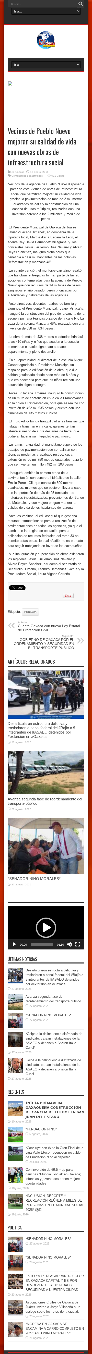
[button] (46, 928)
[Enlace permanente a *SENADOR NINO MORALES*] (46, 873)
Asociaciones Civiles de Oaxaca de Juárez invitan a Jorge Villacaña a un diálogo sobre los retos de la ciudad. (53, 1306)
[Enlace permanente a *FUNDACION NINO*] (15, 1141)
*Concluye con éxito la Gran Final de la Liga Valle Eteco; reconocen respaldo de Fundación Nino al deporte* (54, 1152)
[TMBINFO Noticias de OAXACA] (46, 45)
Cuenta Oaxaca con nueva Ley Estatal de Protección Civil (49, 626)
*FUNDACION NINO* (41, 1129)
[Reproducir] (14, 944)
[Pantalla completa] (77, 944)
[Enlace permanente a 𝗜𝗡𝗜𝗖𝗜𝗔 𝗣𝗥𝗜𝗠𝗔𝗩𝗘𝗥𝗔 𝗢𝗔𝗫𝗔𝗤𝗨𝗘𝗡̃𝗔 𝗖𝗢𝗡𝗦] (15, 1115)
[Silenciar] (69, 944)
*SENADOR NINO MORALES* (34, 878)
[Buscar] (80, 4)
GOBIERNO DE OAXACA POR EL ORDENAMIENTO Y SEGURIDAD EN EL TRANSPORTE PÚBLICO (44, 642)
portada (30, 612)
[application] (46, 927)
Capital (19, 171)
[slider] (42, 944)
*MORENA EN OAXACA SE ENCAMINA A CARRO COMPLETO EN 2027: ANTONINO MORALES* (55, 1328)
